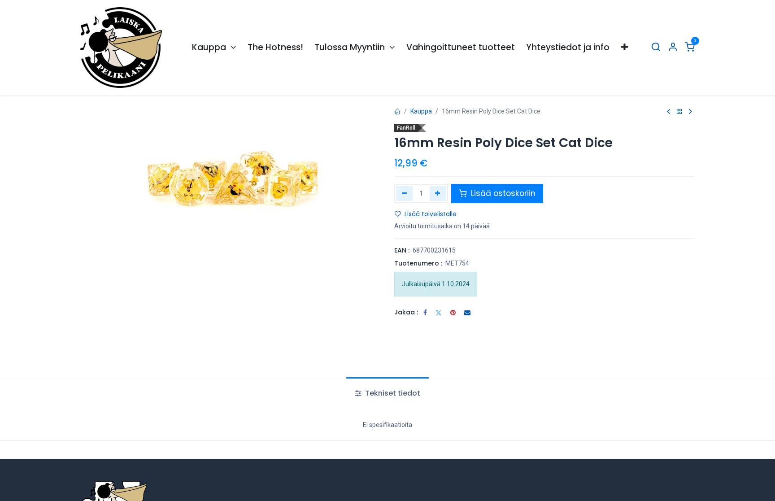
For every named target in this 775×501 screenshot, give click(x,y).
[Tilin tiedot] (673, 47)
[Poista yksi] (404, 193)
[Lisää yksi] (438, 193)
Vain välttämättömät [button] (619, 487)
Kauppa (421, 111)
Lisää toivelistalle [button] (431, 213)
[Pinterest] (453, 312)
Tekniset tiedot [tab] (391, 393)
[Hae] (656, 47)
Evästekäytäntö (379, 486)
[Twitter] (438, 312)
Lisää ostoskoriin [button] (502, 193)
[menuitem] (213, 48)
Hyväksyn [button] (674, 487)
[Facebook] (425, 312)
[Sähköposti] (467, 312)
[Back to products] (679, 112)
